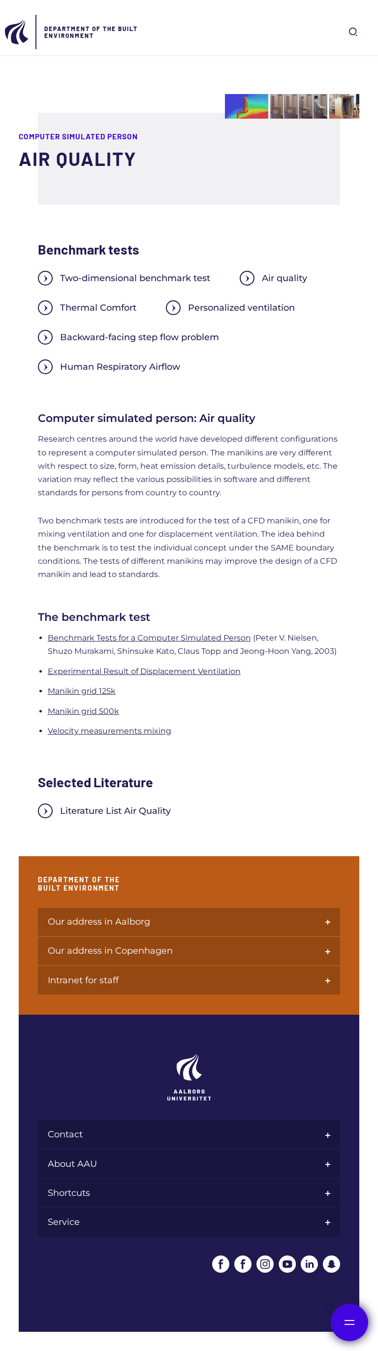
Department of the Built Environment (91, 32)
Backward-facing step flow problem (139, 337)
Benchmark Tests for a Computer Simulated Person (149, 638)
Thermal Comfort (98, 307)
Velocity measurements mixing (109, 731)
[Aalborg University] (17, 32)
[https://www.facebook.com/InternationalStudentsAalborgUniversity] (243, 1264)
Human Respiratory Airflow (120, 366)
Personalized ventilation (241, 307)
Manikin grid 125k (82, 691)
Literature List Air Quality (115, 810)
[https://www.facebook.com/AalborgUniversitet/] (220, 1264)
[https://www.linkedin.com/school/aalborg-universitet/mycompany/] (309, 1264)
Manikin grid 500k (83, 711)
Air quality (284, 278)
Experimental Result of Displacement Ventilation (144, 671)
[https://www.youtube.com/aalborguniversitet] (287, 1264)
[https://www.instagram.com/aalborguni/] (265, 1264)
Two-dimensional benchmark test (135, 278)
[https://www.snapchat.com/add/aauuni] (331, 1264)
